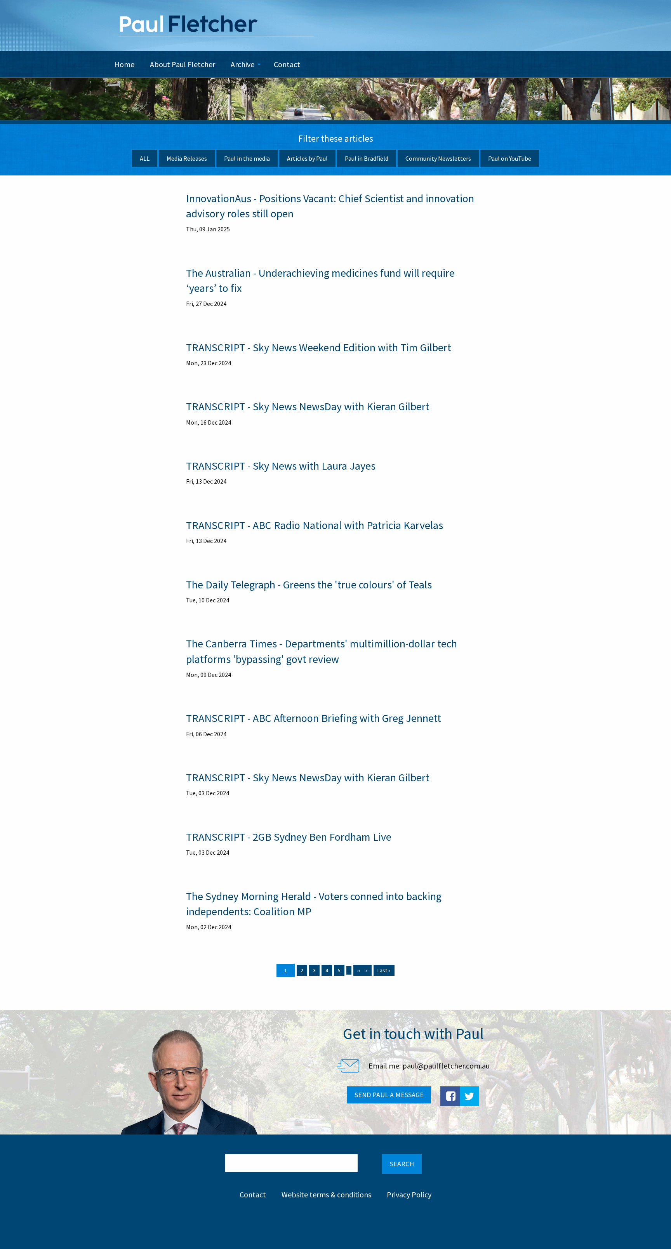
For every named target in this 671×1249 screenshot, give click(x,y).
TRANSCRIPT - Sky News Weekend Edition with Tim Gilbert (318, 347)
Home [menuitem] (124, 64)
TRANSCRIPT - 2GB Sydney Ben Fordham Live (288, 837)
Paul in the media (247, 158)
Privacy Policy (409, 1194)
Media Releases (187, 158)
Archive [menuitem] (242, 64)
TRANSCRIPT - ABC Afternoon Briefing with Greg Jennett (313, 718)
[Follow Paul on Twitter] (469, 1096)
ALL (144, 158)
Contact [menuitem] (287, 64)
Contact (253, 1194)
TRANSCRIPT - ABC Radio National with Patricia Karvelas (314, 525)
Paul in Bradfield (366, 158)
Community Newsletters (438, 158)
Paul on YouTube (509, 158)
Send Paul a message (389, 1094)
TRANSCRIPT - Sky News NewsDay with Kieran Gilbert (307, 406)
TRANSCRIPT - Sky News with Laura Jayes (280, 466)
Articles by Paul (307, 158)
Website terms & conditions (326, 1194)
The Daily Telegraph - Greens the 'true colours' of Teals (309, 585)
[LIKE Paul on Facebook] (450, 1096)
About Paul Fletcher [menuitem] (182, 64)
